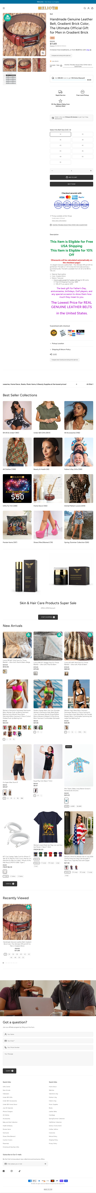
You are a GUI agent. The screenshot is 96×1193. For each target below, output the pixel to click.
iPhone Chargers (8, 1111)
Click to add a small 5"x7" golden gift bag (67, 280)
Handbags (52, 1115)
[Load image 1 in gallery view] (10, 65)
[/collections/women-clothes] (48, 998)
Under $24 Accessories (10, 1101)
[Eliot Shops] (48, 8)
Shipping (52, 46)
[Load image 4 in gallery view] (10, 79)
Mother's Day (53, 1097)
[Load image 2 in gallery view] (24, 65)
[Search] (85, 8)
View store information (59, 220)
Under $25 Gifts (7, 1097)
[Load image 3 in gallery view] (39, 65)
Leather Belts (53, 1111)
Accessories (6, 1118)
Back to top (48, 1189)
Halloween (6, 1094)
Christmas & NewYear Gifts (11, 1147)
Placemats (6, 1143)
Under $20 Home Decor (10, 1104)
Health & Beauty (7, 1126)
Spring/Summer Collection (57, 1118)
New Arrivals (6, 1090)
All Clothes (6, 1115)
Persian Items (7, 1129)
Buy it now (71, 184)
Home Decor (53, 1086)
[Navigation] (4, 8)
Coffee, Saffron (53, 1129)
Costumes (52, 1133)
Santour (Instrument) (55, 1126)
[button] (71, 344)
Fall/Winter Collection (55, 1122)
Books (51, 1108)
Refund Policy (53, 1136)
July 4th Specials (8, 1108)
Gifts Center (6, 1086)
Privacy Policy (53, 1143)
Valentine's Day (53, 1094)
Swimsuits (6, 1133)
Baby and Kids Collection (10, 1122)
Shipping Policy (53, 1140)
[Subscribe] (45, 1164)
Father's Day (52, 1101)
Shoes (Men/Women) (9, 1136)
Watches (51, 1090)
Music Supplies (53, 1104)
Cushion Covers (7, 1140)
